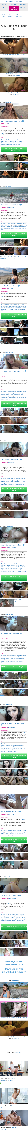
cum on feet (23, 223)
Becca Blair (8, 793)
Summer (8, 128)
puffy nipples (11, 749)
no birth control (13, 568)
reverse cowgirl (4, 397)
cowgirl (6, 306)
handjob (3, 307)
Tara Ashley (16, 1019)
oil (14, 396)
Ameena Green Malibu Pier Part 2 (14, 73)
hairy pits (16, 394)
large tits (7, 141)
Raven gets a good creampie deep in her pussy (14, 54)
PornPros (13, 1078)
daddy (2, 225)
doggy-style (21, 393)
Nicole (7, 552)
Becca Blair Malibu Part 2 (10, 812)
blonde (4, 223)
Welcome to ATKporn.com (14, 1)
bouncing (14, 391)
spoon (2, 399)
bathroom (5, 391)
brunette (12, 139)
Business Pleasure (5, 1105)
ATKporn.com (18, 1052)
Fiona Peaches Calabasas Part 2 (12, 371)
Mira (7, 293)
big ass (9, 563)
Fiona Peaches (9, 352)
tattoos (23, 309)
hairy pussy (21, 394)
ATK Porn (4, 4)
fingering (9, 225)
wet (19, 144)
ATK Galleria (14, 4)
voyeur (15, 144)
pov (18, 142)
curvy (19, 745)
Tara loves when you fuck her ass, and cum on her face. (14, 1017)
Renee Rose (16, 94)
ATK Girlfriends (14, 8)
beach (4, 139)
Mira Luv (7, 267)
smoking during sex (21, 397)
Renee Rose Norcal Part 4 (14, 92)
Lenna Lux (16, 1038)
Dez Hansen (8, 186)
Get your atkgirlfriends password (19, 16)
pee (21, 396)
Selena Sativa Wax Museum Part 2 (13, 723)
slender (12, 144)
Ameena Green (16, 75)
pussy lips (19, 569)
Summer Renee (9, 102)
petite (16, 142)
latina (10, 307)
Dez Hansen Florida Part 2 (10, 205)
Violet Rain (16, 1000)
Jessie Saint (3, 1080)
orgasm (10, 226)
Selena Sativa (8, 704)
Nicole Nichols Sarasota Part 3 (12, 895)
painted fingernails (21, 226)
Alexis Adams (4, 1107)
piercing (24, 307)
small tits (24, 228)
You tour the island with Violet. (14, 998)
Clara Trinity (3, 1129)
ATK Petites (23, 7)
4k (1, 139)
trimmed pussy (8, 399)
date (25, 139)
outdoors (16, 141)
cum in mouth (8, 832)
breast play (13, 223)
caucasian (20, 139)
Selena (24, 732)
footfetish (18, 225)
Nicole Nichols (9, 526)
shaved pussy (6, 144)
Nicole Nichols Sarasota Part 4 (12, 545)
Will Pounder (10, 1080)
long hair (12, 141)
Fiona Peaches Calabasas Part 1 (12, 633)
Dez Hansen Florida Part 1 (10, 459)
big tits (7, 139)
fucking (24, 306)
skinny (10, 397)
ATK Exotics (23, 4)
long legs (5, 226)
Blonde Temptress (5, 1078)
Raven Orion (16, 56)
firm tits (13, 225)
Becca (23, 819)
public (21, 142)
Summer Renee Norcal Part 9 (11, 121)
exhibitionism (14, 306)
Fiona (2, 379)
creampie (12, 393)
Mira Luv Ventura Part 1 (9, 286)
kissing (7, 307)
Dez (15, 212)
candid (16, 139)
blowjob (8, 223)
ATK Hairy (4, 7)
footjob (2, 141)
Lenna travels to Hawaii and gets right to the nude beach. (14, 1036)
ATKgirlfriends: (15, 980)
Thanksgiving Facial (5, 1127)
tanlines (19, 309)
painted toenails (10, 142)
